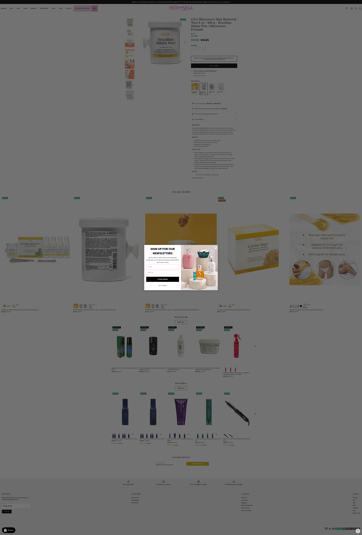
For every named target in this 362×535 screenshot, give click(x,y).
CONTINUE (163, 279)
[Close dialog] (215, 247)
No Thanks (163, 285)
